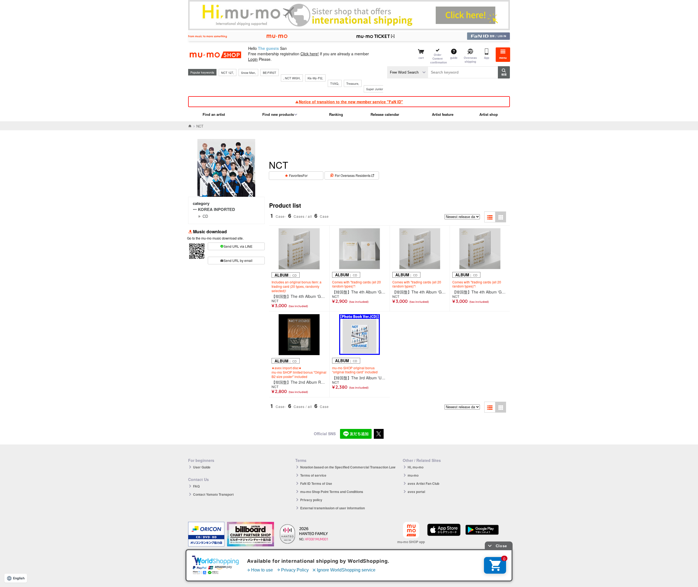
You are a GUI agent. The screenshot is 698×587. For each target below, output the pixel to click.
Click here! (309, 53)
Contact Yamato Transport (213, 494)
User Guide (201, 467)
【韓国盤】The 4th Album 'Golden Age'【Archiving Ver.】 (299, 296)
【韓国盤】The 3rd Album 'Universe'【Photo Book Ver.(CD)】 (359, 377)
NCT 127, (227, 72)
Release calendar (385, 114)
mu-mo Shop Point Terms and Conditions (331, 491)
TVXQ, (334, 83)
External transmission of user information (332, 508)
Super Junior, (375, 89)
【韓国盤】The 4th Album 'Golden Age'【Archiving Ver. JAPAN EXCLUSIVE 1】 (419, 291)
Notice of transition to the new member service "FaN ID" (351, 101)
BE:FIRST (269, 72)
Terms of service (313, 475)
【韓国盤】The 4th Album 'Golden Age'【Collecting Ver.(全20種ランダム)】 (359, 291)
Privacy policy (311, 499)
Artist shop (488, 114)
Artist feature (442, 114)
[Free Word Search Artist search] (407, 72)
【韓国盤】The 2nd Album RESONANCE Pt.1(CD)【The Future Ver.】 (299, 382)
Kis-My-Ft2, (315, 78)
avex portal (416, 491)
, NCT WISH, (291, 78)
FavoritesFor (298, 175)
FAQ (196, 486)
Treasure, (352, 83)
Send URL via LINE (238, 246)
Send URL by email (238, 260)
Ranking (336, 114)
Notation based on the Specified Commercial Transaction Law (347, 467)
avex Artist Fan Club (423, 483)
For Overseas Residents (353, 175)
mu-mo (413, 475)
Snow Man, (248, 72)
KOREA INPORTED (216, 209)
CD (205, 216)
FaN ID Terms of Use (316, 483)
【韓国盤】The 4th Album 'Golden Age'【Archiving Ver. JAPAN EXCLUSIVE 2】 (479, 291)
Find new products (278, 114)
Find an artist (214, 114)
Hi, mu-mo (415, 467)
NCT (275, 301)
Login (253, 59)
